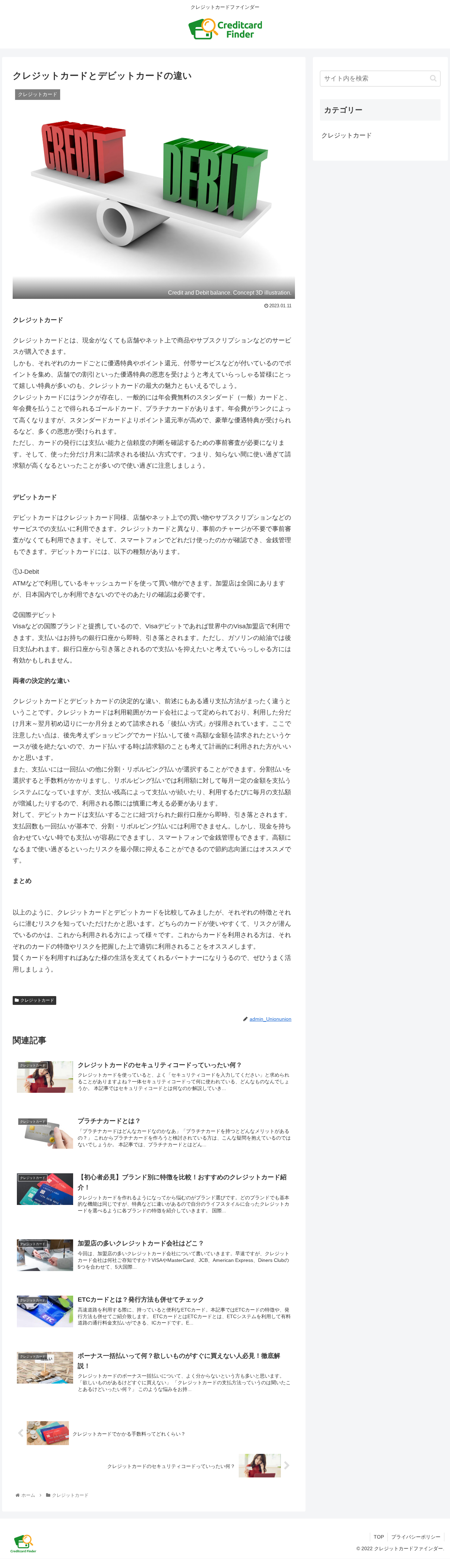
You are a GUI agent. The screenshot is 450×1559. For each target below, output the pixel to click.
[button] (433, 78)
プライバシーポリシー (416, 1537)
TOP (379, 1537)
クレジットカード (37, 1000)
